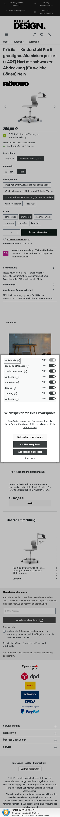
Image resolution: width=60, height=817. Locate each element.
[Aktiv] (52, 360)
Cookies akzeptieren (30, 444)
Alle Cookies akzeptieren (30, 452)
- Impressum (30, 458)
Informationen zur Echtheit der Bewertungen (30, 815)
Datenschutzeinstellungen (30, 437)
